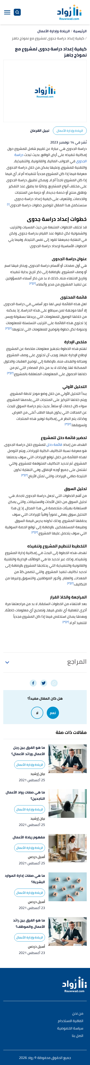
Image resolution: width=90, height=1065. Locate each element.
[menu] (7, 12)
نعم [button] (53, 712)
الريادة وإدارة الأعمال (70, 130)
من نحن (77, 1014)
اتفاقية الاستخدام (70, 1021)
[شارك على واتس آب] (54, 683)
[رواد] (69, 12)
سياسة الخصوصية (70, 1028)
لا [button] (37, 712)
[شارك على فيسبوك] (33, 683)
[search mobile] (17, 12)
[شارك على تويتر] (43, 683)
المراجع (77, 661)
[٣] (31, 283)
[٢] (34, 283)
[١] (8, 204)
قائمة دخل (54, 444)
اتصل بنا (77, 1036)
